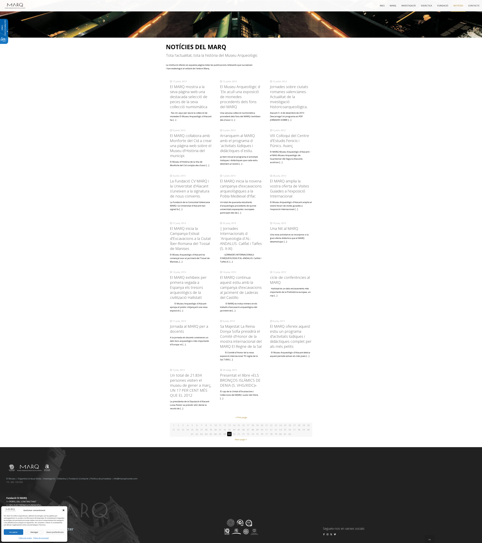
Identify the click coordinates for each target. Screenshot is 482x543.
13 (229, 425)
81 (285, 434)
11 (220, 425)
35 (192, 429)
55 (285, 429)
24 (280, 425)
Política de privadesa (101, 478)
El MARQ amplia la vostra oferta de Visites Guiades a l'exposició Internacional (289, 188)
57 (294, 429)
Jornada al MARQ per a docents (189, 329)
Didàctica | (63, 478)
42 (225, 429)
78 (271, 434)
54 (280, 429)
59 (304, 429)
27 (294, 425)
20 (262, 425)
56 (290, 429)
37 (201, 429)
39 (211, 429)
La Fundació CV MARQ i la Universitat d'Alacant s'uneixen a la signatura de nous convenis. (189, 188)
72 (243, 434)
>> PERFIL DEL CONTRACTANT (21, 501)
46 (243, 429)
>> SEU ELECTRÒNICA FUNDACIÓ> (23, 505)
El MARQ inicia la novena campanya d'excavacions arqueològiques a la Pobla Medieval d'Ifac (241, 188)
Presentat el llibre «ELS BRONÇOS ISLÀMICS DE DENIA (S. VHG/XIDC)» (240, 380)
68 (225, 434)
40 (215, 429)
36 (197, 429)
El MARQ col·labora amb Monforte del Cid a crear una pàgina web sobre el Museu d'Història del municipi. (191, 145)
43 (229, 429)
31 (173, 429)
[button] (63, 510)
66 (215, 434)
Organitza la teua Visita (29, 478)
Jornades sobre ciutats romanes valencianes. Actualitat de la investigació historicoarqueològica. (289, 96)
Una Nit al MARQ (284, 228)
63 (201, 434)
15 (238, 425)
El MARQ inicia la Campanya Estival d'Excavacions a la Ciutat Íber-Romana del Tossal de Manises (190, 238)
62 (197, 434)
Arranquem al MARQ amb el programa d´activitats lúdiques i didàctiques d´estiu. (237, 143)
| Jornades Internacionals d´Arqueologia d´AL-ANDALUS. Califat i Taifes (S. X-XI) (241, 238)
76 (262, 434)
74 (252, 434)
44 (234, 429)
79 (276, 434)
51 (266, 429)
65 (211, 434)
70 (234, 434)
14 (234, 425)
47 (248, 429)
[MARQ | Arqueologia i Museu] (15, 5)
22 (271, 425)
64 (206, 434)
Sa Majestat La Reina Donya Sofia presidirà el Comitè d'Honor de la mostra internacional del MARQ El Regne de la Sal (241, 336)
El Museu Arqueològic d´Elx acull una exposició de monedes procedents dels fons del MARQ (240, 96)
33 (183, 429)
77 (266, 434)
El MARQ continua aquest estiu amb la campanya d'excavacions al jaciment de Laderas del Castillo (241, 287)
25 (285, 425)
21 (266, 425)
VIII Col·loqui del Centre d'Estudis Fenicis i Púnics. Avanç (289, 140)
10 (215, 425)
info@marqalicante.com (125, 478)
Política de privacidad (41, 538)
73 (248, 434)
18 (252, 425)
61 (192, 434)
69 (229, 434)
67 (220, 434)
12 (225, 425)
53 (276, 429)
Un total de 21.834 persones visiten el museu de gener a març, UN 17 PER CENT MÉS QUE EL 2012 (190, 385)
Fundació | (74, 478)
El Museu (11, 478)
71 (238, 434)
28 (299, 425)
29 (304, 425)
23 (276, 425)
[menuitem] (382, 5)
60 (308, 429)
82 (290, 434)
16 (243, 425)
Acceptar (13, 532)
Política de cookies (25, 538)
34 (187, 429)
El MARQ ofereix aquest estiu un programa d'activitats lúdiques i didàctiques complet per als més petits (291, 336)
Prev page (242, 417)
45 (238, 429)
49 (257, 429)
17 (248, 425)
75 (257, 434)
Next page (240, 439)
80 (280, 434)
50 (262, 429)
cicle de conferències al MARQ (290, 280)
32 (178, 429)
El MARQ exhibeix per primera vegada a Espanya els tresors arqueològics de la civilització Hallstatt (188, 287)
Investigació (49, 478)
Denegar (34, 532)
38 (206, 429)
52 (271, 429)
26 (290, 425)
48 (252, 429)
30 (308, 425)
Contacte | (85, 478)
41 (220, 429)
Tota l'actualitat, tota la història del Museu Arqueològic (212, 55)
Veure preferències (55, 532)
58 (299, 429)
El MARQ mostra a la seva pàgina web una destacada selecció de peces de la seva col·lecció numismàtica (188, 96)
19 (257, 425)
